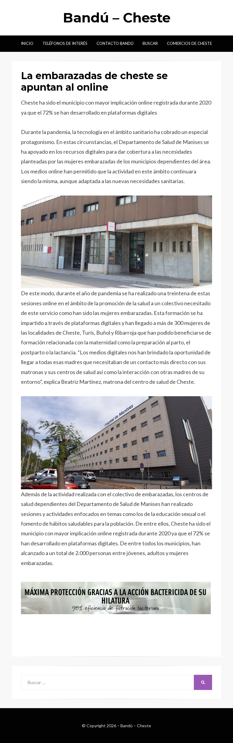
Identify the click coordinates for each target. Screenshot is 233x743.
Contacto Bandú (114, 43)
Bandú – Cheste (117, 17)
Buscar (150, 43)
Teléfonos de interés (64, 43)
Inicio (27, 43)
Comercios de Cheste (189, 43)
